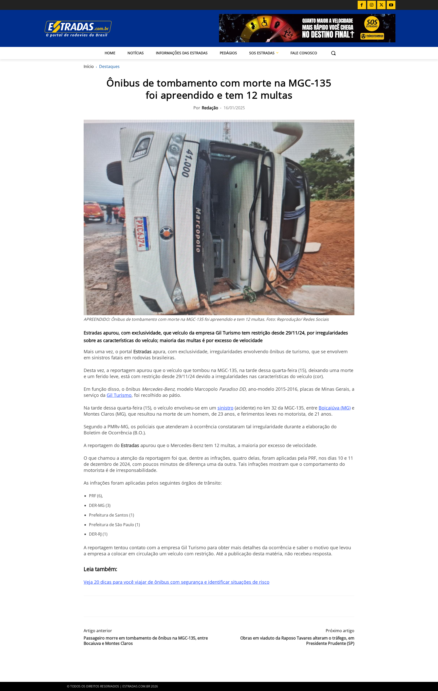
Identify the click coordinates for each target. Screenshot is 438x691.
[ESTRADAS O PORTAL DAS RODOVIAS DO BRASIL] (96, 28)
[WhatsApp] (112, 606)
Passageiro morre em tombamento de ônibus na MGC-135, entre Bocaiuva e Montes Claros (146, 640)
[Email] (124, 606)
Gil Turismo (119, 395)
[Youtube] (391, 5)
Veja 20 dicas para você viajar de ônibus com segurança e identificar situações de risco (176, 582)
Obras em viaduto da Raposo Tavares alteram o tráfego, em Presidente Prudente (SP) (297, 640)
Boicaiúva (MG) (335, 408)
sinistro (225, 408)
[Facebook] (362, 5)
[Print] (135, 606)
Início (89, 66)
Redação (210, 108)
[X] (381, 5)
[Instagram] (371, 5)
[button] (333, 53)
